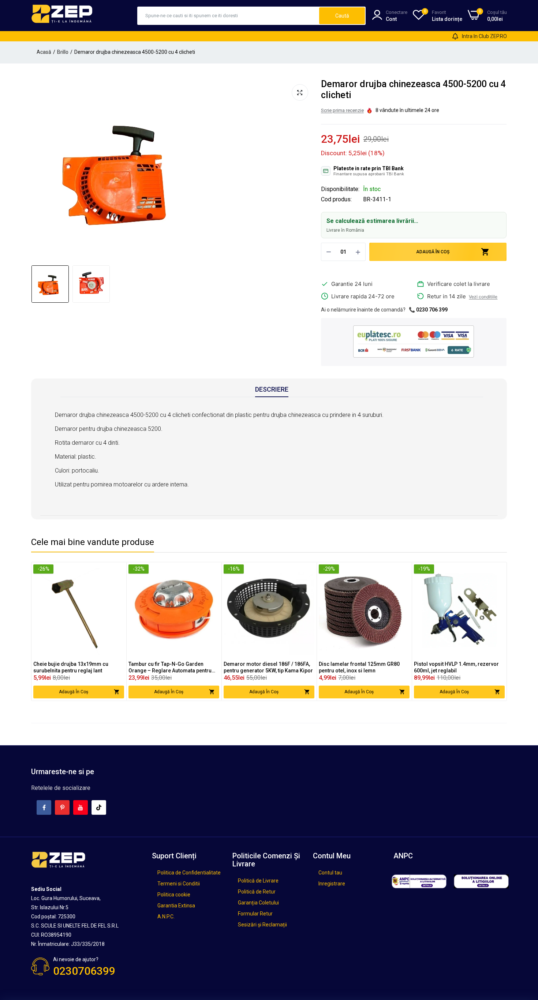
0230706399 (84, 970)
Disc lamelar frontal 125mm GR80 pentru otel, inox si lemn (359, 667)
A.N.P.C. (166, 916)
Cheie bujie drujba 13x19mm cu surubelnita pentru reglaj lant (70, 667)
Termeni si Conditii (178, 884)
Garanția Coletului (258, 903)
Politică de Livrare (258, 881)
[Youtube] (80, 807)
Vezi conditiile (483, 296)
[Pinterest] (62, 807)
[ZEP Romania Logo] (62, 15)
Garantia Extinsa (176, 905)
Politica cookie (173, 895)
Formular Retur (255, 914)
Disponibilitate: (340, 189)
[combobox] (228, 15)
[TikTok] (98, 807)
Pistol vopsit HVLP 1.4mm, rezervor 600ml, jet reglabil (456, 667)
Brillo (62, 52)
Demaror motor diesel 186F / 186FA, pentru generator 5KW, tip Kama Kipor (268, 667)
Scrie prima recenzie (342, 110)
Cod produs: (336, 199)
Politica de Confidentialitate (189, 873)
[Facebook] (44, 807)
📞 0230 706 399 (428, 310)
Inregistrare (331, 884)
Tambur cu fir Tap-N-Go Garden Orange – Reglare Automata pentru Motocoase (170, 667)
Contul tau (330, 873)
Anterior (38, 170)
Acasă (44, 52)
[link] (117, 570)
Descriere (271, 389)
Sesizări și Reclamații (262, 925)
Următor (306, 170)
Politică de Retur (257, 892)
